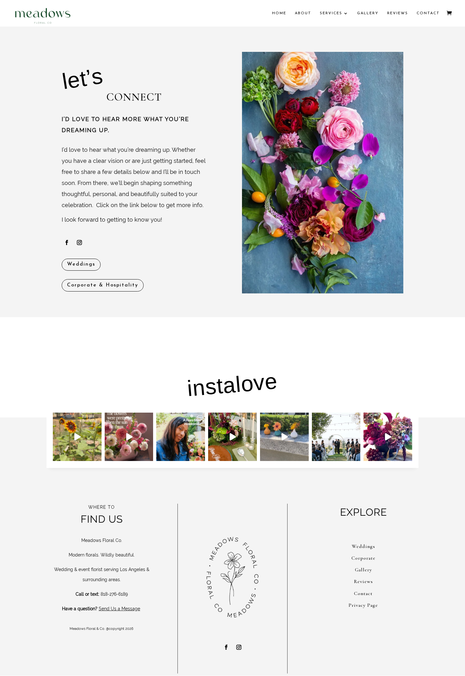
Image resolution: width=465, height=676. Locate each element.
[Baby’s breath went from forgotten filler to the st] (336, 437)
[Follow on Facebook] (67, 242)
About (303, 13)
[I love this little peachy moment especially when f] (129, 437)
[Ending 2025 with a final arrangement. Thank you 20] (387, 437)
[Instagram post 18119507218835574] (284, 437)
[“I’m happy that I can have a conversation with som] (232, 437)
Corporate (363, 558)
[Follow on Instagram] (79, 242)
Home (279, 13)
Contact (428, 13)
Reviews (397, 13)
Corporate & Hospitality (102, 285)
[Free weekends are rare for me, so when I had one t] (180, 437)
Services (331, 13)
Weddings (81, 264)
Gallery (368, 13)
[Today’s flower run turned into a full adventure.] (77, 437)
